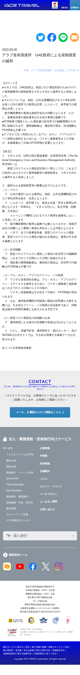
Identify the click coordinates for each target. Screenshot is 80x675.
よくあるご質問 (48, 501)
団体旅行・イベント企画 (19, 472)
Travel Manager (15, 484)
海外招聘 (11, 508)
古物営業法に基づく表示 (45, 653)
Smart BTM (12, 478)
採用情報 (45, 463)
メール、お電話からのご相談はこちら (38, 412)
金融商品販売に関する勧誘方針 (17, 653)
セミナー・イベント (51, 486)
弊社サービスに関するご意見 (16, 647)
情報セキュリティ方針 (58, 647)
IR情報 (43, 455)
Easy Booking (14, 490)
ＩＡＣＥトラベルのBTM (19, 454)
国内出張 (11, 466)
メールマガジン (48, 493)
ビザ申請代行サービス (18, 520)
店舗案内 (45, 471)
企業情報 (45, 448)
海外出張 (11, 460)
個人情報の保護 (39, 647)
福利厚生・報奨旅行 (17, 496)
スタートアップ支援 (17, 514)
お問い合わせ (47, 509)
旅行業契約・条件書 (12, 650)
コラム (43, 478)
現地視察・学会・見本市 (19, 502)
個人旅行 (20, 536)
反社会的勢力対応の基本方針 (37, 650)
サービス (8, 448)
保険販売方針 (58, 650)
